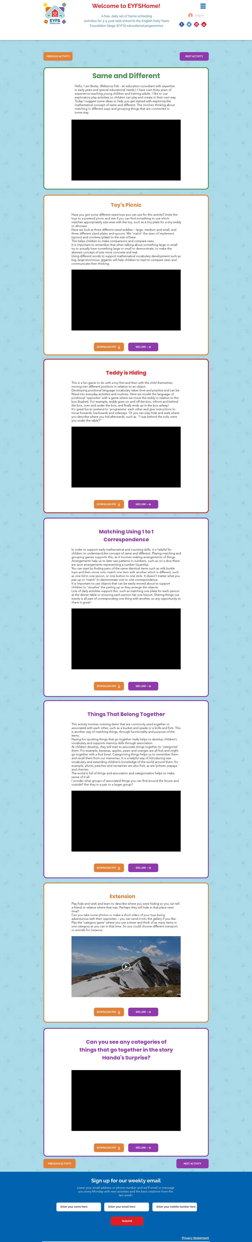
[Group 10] (181, 24)
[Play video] (126, 966)
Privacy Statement (195, 1238)
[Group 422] (203, 24)
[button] (203, 6)
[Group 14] (189, 24)
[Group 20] (196, 24)
